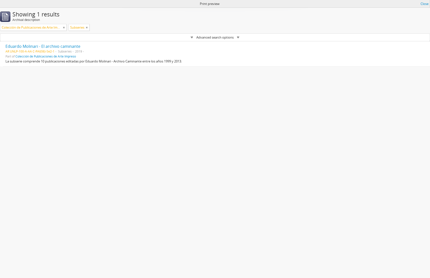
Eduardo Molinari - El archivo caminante (42, 46)
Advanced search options (215, 37)
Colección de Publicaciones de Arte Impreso (45, 56)
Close (425, 3)
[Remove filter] (64, 27)
